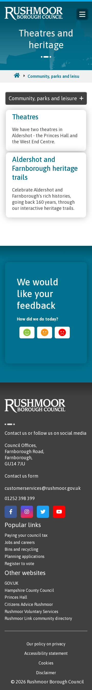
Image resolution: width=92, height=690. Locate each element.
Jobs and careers (20, 542)
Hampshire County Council (29, 590)
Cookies (46, 663)
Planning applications (24, 556)
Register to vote (19, 563)
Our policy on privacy (46, 644)
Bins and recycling (21, 549)
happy (26, 332)
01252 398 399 (20, 498)
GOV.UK (11, 583)
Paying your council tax (26, 535)
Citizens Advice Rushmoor (29, 604)
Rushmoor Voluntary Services (31, 611)
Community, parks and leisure (55, 76)
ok (44, 332)
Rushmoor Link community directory (38, 618)
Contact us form (21, 476)
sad (62, 332)
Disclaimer (46, 672)
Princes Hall (16, 597)
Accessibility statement (46, 653)
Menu (82, 14)
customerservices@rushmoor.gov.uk (43, 488)
